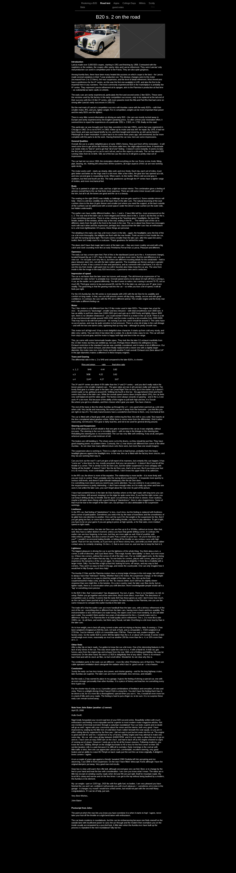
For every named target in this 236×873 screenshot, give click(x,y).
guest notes (118, 7)
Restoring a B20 (89, 3)
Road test (105, 3)
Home (82, 7)
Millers (142, 3)
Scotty (152, 3)
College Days (129, 3)
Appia (116, 3)
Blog (153, 7)
